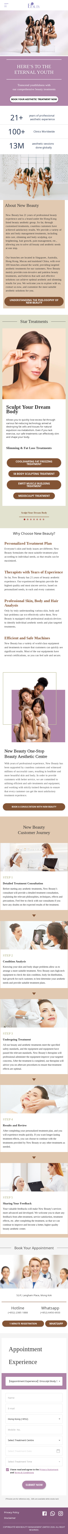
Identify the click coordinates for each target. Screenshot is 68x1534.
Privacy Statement (48, 1469)
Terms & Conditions (24, 1472)
